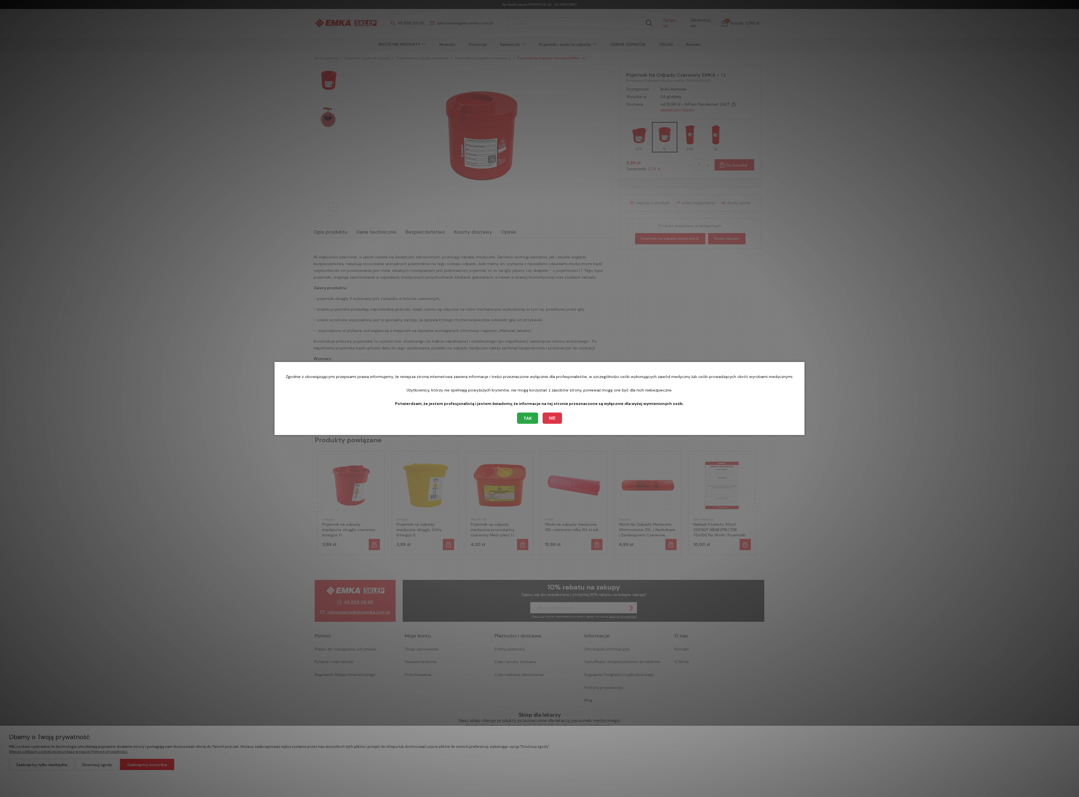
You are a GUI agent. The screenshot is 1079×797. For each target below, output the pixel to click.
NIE (552, 418)
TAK (527, 418)
